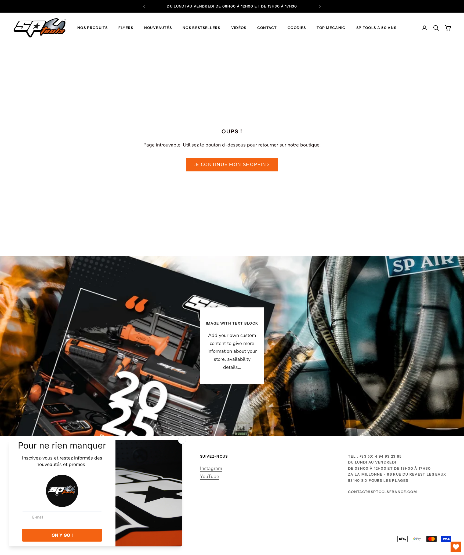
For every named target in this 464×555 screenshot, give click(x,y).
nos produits (92, 28)
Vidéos (239, 28)
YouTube (209, 476)
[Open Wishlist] (456, 547)
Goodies (297, 28)
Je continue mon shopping (232, 164)
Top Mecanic (331, 28)
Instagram (211, 468)
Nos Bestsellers (201, 28)
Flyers (125, 28)
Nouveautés (158, 28)
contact (267, 28)
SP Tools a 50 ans (376, 28)
